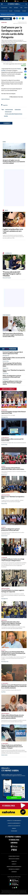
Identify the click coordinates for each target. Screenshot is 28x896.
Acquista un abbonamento (14, 823)
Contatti (14, 863)
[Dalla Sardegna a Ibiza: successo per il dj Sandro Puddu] (14, 426)
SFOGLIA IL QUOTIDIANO (7, 14)
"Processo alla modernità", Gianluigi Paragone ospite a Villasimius (12, 274)
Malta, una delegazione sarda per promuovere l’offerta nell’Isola (12, 376)
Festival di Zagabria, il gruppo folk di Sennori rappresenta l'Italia (13, 352)
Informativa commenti (14, 869)
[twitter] (2, 1)
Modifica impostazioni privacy (14, 866)
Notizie (6, 19)
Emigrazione (18, 109)
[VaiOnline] (14, 847)
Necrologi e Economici (14, 858)
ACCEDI (25, 1)
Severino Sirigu (6, 361)
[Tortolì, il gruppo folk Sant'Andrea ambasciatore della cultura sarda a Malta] (14, 455)
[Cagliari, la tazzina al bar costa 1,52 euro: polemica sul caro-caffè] (14, 219)
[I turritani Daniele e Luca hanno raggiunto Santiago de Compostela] (14, 578)
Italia (21, 7)
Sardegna (16, 7)
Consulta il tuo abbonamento (14, 820)
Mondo (25, 7)
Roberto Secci (5, 368)
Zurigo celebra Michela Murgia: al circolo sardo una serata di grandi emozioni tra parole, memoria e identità (12, 716)
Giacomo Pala (5, 373)
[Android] (14, 884)
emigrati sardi (8, 111)
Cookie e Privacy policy (14, 856)
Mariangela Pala (6, 355)
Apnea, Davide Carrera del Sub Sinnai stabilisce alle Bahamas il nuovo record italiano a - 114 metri (12, 746)
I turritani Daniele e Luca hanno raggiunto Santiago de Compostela (12, 590)
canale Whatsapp (23, 64)
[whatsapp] (6, 1)
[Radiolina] (14, 812)
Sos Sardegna (17, 10)
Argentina (5, 105)
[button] (14, 18)
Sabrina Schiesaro (5, 99)
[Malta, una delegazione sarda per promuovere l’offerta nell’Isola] (14, 516)
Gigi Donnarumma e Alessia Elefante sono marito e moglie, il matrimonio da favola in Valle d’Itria (13, 335)
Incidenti (24, 10)
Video (10, 7)
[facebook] (4, 1)
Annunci (14, 828)
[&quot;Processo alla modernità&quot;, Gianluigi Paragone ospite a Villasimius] (14, 262)
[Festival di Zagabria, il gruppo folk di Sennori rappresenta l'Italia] (14, 399)
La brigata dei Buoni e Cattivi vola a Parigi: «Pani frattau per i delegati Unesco (12, 382)
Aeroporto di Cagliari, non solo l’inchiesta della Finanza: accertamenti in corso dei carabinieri (14, 161)
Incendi (10, 10)
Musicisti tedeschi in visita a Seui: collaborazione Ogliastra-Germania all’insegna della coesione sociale (11, 623)
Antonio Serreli (6, 379)
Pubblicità (14, 861)
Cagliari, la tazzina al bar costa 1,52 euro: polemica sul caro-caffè (13, 231)
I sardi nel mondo (9, 109)
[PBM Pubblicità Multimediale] (14, 850)
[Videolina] (14, 806)
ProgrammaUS (4, 7)
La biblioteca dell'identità (14, 825)
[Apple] (14, 880)
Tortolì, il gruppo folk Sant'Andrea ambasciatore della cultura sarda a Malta (12, 364)
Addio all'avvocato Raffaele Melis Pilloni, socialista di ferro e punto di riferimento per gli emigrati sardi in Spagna (13, 653)
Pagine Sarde (14, 830)
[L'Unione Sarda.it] (14, 4)
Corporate (14, 871)
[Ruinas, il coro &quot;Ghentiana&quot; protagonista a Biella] (14, 484)
